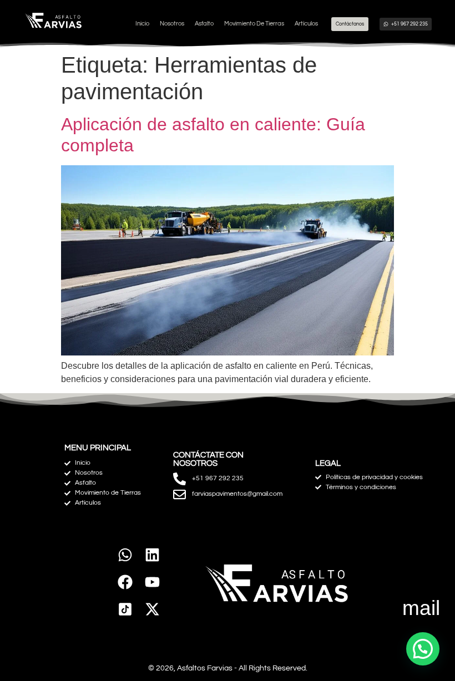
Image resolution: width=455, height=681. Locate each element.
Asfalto (204, 24)
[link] (125, 609)
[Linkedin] (152, 555)
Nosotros (172, 24)
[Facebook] (125, 582)
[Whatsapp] (125, 555)
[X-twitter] (152, 609)
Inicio (142, 24)
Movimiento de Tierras (254, 24)
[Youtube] (152, 582)
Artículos (306, 24)
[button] (422, 648)
